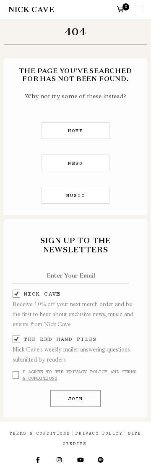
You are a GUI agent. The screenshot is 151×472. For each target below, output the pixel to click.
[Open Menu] (138, 9)
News (75, 163)
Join (75, 398)
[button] (120, 9)
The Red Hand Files (60, 339)
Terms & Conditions (40, 433)
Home (75, 130)
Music (75, 195)
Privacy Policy (86, 371)
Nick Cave (41, 293)
